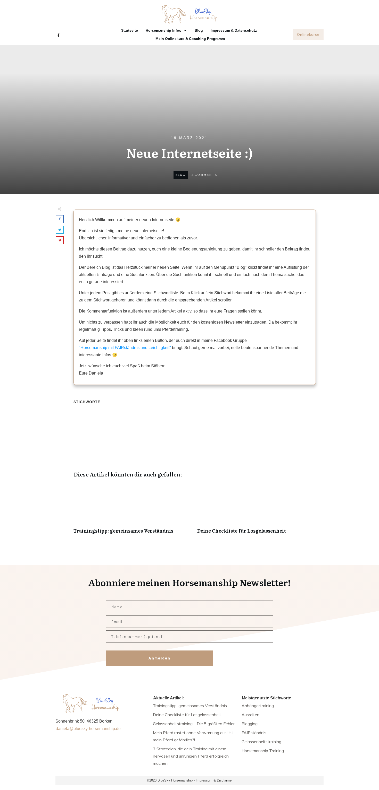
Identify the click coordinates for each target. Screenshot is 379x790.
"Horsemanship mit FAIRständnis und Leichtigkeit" (125, 347)
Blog (181, 174)
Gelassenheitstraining (261, 741)
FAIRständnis (254, 732)
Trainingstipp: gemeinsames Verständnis (132, 511)
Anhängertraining (258, 705)
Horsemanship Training (263, 750)
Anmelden (159, 658)
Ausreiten (250, 714)
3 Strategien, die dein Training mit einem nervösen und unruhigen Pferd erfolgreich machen (191, 756)
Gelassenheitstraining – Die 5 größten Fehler (194, 723)
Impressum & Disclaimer (214, 780)
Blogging (250, 723)
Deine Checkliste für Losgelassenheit (256, 511)
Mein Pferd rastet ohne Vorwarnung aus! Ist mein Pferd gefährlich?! (193, 736)
